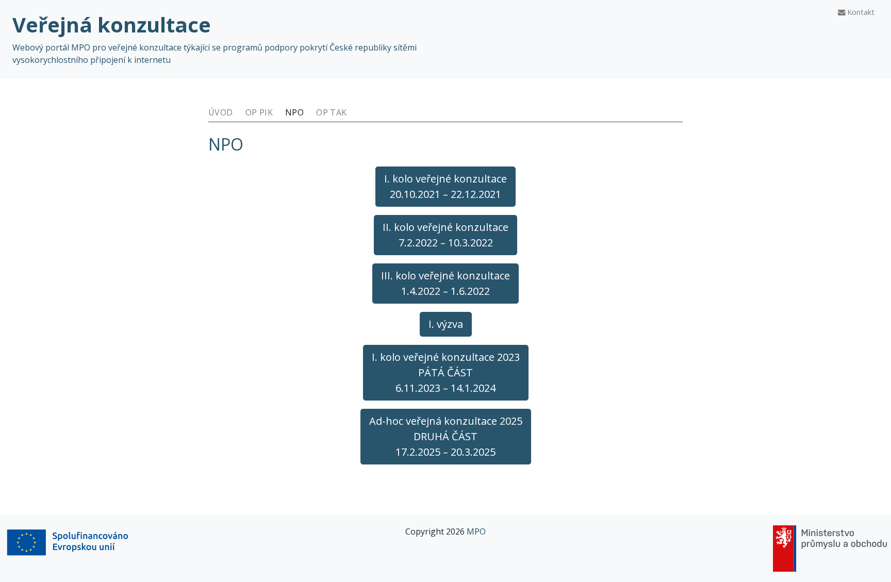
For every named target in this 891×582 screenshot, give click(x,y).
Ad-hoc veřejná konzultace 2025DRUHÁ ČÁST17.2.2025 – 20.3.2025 (445, 436)
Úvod (220, 112)
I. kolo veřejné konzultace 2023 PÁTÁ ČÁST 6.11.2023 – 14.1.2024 (446, 372)
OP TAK (331, 112)
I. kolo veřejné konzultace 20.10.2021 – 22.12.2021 (445, 186)
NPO (294, 112)
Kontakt (859, 12)
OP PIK (259, 112)
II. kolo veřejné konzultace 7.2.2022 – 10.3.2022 (445, 235)
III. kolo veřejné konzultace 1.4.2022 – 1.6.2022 (445, 283)
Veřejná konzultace (111, 24)
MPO (476, 531)
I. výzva (445, 324)
